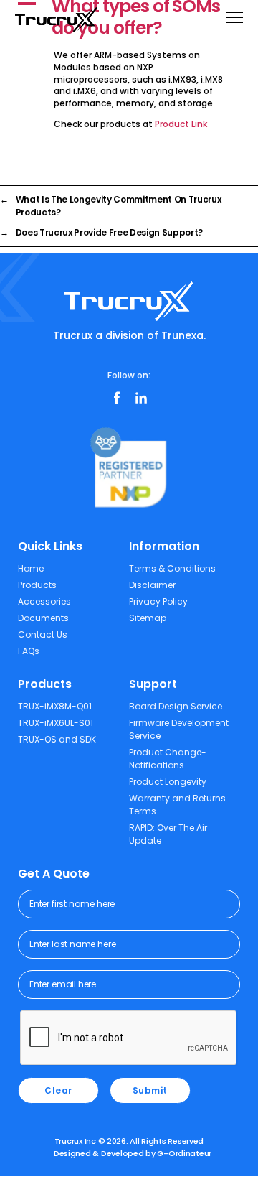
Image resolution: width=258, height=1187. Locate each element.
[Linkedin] (141, 398)
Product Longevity (167, 782)
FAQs (28, 651)
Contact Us (42, 634)
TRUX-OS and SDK (57, 739)
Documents (43, 618)
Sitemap (147, 618)
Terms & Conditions (172, 568)
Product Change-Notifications (167, 758)
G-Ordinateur (184, 1153)
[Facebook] (117, 398)
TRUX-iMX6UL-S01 (55, 723)
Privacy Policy (158, 601)
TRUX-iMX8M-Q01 (55, 706)
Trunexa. (183, 335)
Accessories (44, 601)
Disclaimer (152, 585)
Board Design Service (175, 706)
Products (37, 585)
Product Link (181, 124)
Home (31, 568)
